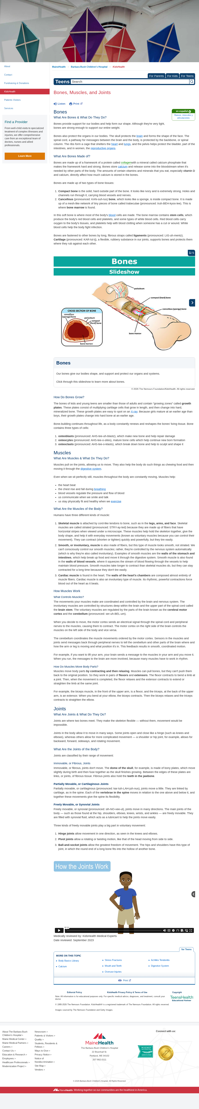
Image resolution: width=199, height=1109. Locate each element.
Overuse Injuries (113, 971)
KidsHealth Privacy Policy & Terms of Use (127, 992)
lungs (127, 144)
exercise (116, 501)
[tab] (186, 949)
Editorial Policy (74, 992)
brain (140, 136)
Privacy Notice (42, 1054)
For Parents (156, 76)
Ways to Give (41, 1050)
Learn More (25, 156)
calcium (122, 166)
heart (114, 144)
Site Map (39, 1065)
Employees (8, 1058)
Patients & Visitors (44, 1035)
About (7, 66)
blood (112, 215)
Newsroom (40, 1031)
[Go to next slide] (192, 303)
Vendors (39, 1069)
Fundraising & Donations (16, 83)
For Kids (172, 76)
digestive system (91, 468)
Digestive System (160, 965)
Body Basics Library (68, 960)
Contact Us (8, 1050)
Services (8, 108)
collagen (126, 162)
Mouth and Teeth (113, 965)
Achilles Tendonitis (160, 960)
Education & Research (13, 1054)
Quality (38, 1039)
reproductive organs (103, 148)
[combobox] (130, 81)
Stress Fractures (113, 960)
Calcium (62, 966)
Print (76, 103)
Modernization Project (13, 1066)
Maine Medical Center (13, 1039)
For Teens (187, 76)
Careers (6, 1046)
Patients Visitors (12, 100)
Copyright (177, 992)
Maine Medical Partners (14, 1043)
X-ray (134, 411)
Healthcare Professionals (15, 1062)
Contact (8, 74)
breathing (100, 489)
